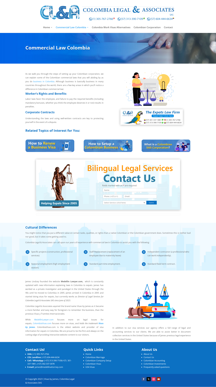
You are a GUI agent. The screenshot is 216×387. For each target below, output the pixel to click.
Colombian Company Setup (98, 360)
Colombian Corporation (147, 27)
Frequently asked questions (157, 367)
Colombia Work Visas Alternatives (111, 27)
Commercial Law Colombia (71, 27)
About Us (148, 354)
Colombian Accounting (155, 360)
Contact (168, 27)
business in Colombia (43, 81)
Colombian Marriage (95, 357)
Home (46, 27)
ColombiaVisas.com (42, 323)
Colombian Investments (155, 363)
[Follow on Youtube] (159, 379)
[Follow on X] (149, 379)
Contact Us (149, 357)
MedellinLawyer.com (44, 319)
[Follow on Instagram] (154, 379)
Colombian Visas (93, 363)
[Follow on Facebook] (144, 379)
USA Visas (90, 367)
